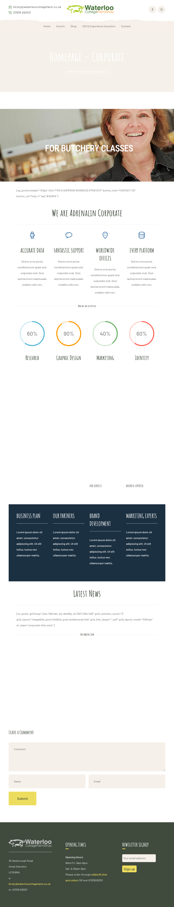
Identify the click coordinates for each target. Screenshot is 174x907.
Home (71, 71)
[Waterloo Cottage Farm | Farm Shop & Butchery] (90, 9)
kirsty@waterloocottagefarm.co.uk (29, 883)
